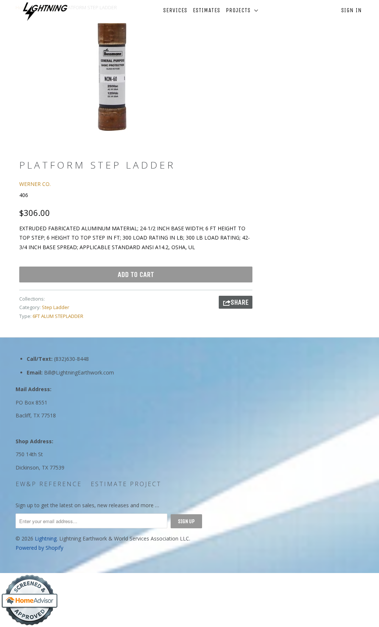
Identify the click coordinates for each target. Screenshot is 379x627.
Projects (240, 10)
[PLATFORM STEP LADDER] (112, 76)
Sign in (351, 10)
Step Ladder (55, 307)
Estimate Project (126, 484)
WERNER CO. (35, 183)
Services (175, 10)
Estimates (206, 10)
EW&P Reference (49, 484)
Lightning (46, 538)
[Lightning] (45, 11)
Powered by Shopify (39, 547)
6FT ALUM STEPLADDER (58, 316)
